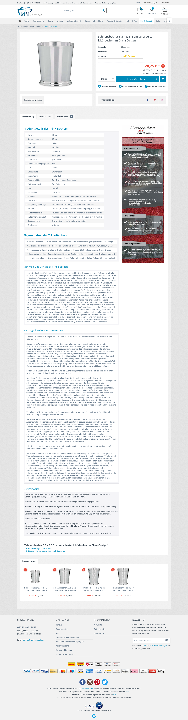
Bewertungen (64, 116)
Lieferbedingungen (150, 3)
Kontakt (59, 625)
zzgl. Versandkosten (158, 73)
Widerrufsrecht (62, 646)
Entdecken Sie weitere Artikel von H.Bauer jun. (45, 551)
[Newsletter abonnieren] (167, 640)
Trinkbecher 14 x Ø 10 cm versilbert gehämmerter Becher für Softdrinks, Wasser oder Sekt (123, 589)
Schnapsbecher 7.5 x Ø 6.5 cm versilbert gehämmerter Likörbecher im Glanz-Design (65, 589)
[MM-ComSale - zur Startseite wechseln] (29, 11)
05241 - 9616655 (26, 627)
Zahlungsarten (62, 629)
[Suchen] (104, 10)
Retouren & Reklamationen (67, 637)
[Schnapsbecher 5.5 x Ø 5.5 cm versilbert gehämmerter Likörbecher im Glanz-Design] (35, 576)
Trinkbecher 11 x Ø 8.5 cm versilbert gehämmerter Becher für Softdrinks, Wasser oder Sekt (94, 589)
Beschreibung (28, 116)
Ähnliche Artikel (29, 561)
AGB (57, 633)
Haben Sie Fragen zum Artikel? (38, 548)
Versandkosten (87, 688)
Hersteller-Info (45, 116)
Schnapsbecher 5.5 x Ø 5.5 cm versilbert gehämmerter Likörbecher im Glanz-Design (35, 589)
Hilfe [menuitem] (138, 2)
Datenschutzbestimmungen (155, 645)
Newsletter (98, 625)
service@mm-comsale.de (33, 640)
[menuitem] (85, 10)
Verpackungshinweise (65, 654)
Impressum (99, 633)
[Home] (19, 20)
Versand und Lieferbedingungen (70, 641)
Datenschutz (99, 629)
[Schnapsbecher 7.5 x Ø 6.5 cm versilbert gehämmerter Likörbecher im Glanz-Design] (65, 576)
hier (127, 691)
